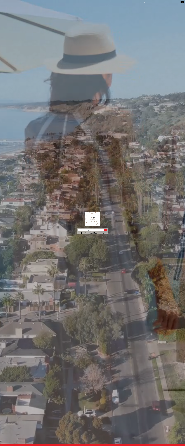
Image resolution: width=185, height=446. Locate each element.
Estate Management (156, 2)
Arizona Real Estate (172, 2)
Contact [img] (178, 2)
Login (182, 2)
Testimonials (165, 2)
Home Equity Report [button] (138, 2)
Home (126, 2)
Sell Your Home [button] (130, 2)
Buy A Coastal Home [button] (147, 2)
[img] (115, 445)
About (161, 2)
